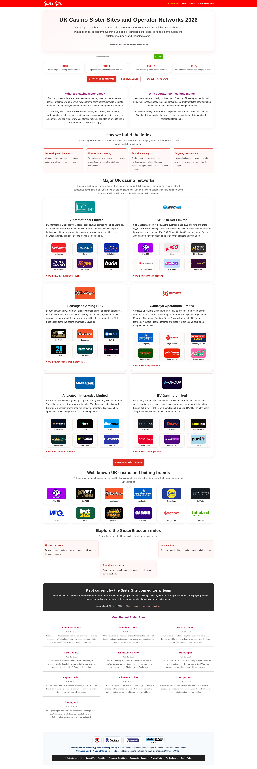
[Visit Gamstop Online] (154, 740)
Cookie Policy (186, 758)
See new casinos (129, 79)
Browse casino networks (101, 79)
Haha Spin (185, 652)
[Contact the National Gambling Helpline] (132, 740)
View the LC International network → (64, 276)
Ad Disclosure (171, 758)
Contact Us (90, 758)
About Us (101, 758)
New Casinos (188, 4)
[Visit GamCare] (112, 740)
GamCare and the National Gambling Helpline (97, 751)
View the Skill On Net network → (149, 276)
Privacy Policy (157, 758)
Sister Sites (173, 4)
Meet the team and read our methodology (143, 606)
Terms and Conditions (118, 758)
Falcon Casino (185, 627)
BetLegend (71, 702)
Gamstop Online (172, 751)
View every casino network (128, 462)
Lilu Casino (71, 652)
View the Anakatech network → (62, 452)
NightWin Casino (128, 652)
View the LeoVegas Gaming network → (65, 362)
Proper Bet (185, 677)
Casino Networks (206, 4)
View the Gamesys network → (148, 365)
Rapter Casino (71, 677)
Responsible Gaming (139, 758)
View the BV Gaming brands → (148, 452)
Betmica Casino (71, 627)
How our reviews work (156, 79)
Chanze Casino (128, 677)
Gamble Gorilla (128, 627)
